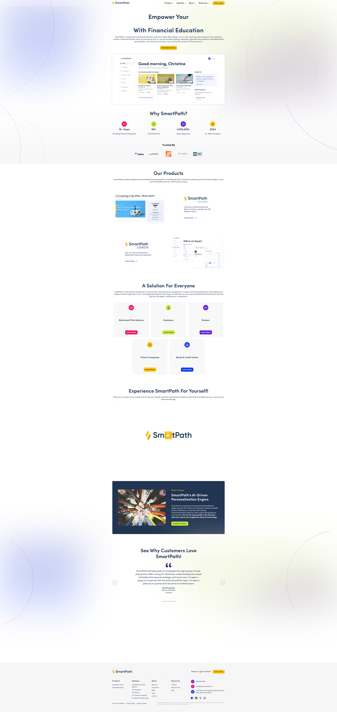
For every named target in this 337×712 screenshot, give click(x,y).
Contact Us (155, 687)
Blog (172, 690)
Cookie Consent (141, 703)
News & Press (175, 687)
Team (153, 693)
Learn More (131, 332)
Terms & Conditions (118, 703)
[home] (120, 3)
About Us (154, 685)
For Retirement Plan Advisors (138, 686)
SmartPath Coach (118, 687)
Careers (154, 696)
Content (174, 685)
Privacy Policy (130, 703)
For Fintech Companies (139, 695)
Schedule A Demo (168, 48)
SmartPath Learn (117, 685)
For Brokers (136, 692)
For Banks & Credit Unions (140, 698)
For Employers (136, 690)
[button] (169, 3)
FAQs (153, 690)
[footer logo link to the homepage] (122, 672)
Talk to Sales (218, 3)
